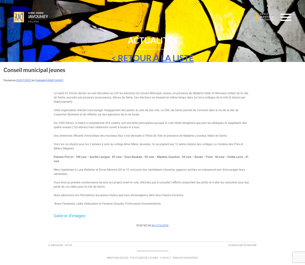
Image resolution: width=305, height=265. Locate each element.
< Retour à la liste (152, 58)
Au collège (160, 225)
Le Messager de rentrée (242, 245)
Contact (165, 257)
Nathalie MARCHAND (49, 80)
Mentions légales (117, 257)
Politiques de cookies (144, 257)
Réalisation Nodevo (185, 257)
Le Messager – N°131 (60, 245)
